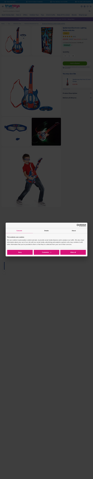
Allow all (73, 252)
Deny (20, 252)
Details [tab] (46, 230)
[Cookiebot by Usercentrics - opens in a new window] (78, 225)
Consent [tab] (19, 230)
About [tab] (74, 230)
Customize (45, 252)
